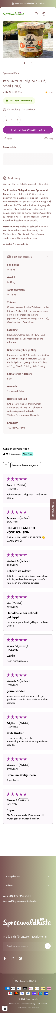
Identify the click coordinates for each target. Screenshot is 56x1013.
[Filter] (6, 465)
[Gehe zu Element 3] (31, 63)
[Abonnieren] (48, 946)
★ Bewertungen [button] (53, 509)
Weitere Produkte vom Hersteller (23, 415)
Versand (44, 1004)
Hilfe (51, 139)
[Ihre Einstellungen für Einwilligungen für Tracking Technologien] (4, 1008)
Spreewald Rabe (11, 73)
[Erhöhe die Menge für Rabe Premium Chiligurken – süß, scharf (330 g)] (17, 120)
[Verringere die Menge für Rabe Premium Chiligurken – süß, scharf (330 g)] (6, 120)
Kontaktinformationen (24, 1008)
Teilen (9, 138)
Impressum (35, 1008)
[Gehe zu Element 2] (28, 63)
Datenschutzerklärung (28, 1004)
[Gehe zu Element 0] (24, 63)
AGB (38, 1004)
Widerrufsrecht (14, 1004)
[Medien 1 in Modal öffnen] (48, 26)
